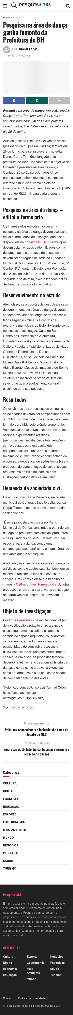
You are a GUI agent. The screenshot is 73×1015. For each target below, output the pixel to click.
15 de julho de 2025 (19, 55)
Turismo (9, 868)
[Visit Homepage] (36, 5)
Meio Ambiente (14, 830)
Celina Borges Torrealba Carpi (38, 584)
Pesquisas (19, 17)
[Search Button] (68, 5)
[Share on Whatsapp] (37, 100)
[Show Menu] (5, 5)
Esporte (9, 814)
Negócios (10, 845)
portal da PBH (35, 242)
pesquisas (26, 620)
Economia (11, 799)
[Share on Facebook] (14, 100)
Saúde (8, 861)
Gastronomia (14, 822)
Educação (11, 807)
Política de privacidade (31, 998)
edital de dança (23, 707)
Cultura (10, 783)
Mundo (8, 838)
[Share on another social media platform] (59, 100)
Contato (7, 998)
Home (6, 17)
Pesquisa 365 (27, 49)
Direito (9, 791)
